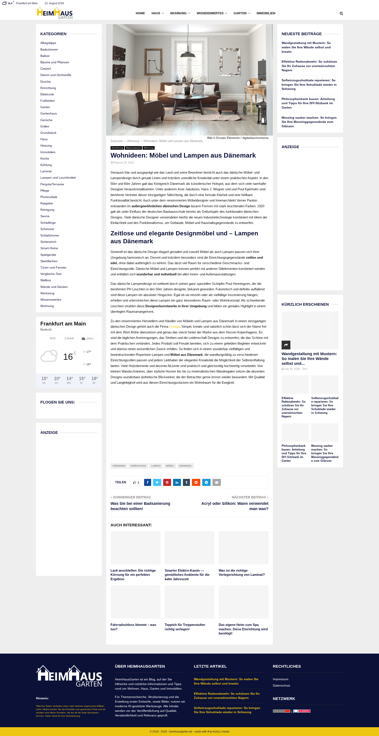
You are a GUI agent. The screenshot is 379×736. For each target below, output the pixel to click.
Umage (174, 326)
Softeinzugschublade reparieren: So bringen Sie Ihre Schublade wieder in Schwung (309, 84)
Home (140, 13)
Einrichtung (117, 148)
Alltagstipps (48, 43)
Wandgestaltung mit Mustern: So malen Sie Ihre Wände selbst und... (309, 358)
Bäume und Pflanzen (54, 62)
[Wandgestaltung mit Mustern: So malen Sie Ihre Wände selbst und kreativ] (310, 330)
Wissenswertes (210, 13)
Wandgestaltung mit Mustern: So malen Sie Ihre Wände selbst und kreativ (306, 47)
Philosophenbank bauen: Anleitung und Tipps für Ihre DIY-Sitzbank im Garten (308, 103)
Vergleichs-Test (50, 274)
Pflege (44, 190)
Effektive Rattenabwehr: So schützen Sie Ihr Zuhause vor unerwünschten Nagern (309, 66)
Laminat (46, 171)
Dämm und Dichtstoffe (55, 75)
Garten (240, 13)
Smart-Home (49, 248)
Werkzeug (47, 293)
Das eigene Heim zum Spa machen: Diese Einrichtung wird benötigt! (243, 629)
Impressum (280, 679)
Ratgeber (46, 203)
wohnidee (185, 466)
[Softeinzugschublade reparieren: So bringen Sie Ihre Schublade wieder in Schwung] (325, 384)
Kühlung (46, 165)
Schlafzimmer (49, 235)
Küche (44, 158)
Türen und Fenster (53, 267)
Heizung (46, 145)
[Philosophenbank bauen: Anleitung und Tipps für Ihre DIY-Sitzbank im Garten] (295, 432)
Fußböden (47, 100)
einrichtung (138, 466)
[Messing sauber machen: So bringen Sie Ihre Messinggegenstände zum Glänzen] (325, 432)
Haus (156, 13)
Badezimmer (49, 49)
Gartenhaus (48, 113)
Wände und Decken (54, 287)
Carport (45, 68)
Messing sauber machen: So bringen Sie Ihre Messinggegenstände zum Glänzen (309, 122)
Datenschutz (281, 685)
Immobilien (266, 13)
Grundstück (48, 132)
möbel (170, 466)
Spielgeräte (48, 254)
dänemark (119, 466)
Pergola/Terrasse (52, 184)
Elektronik (47, 94)
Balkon (45, 56)
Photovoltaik (48, 197)
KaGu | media (221, 731)
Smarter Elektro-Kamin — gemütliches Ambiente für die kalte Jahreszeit (187, 575)
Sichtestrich (48, 242)
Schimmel (47, 229)
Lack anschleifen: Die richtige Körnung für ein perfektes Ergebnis (133, 575)
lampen (156, 466)
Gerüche (46, 120)
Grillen (44, 126)
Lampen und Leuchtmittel (58, 177)
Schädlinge (48, 222)
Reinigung (47, 209)
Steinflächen (48, 261)
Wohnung (178, 13)
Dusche (45, 81)
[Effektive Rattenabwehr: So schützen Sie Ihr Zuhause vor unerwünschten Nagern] (295, 384)
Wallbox (45, 280)
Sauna (44, 216)
